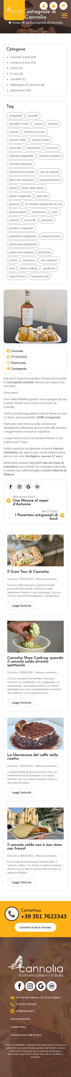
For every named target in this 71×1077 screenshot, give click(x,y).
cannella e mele (18, 123)
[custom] (28, 487)
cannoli (38, 123)
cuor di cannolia (49, 172)
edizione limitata (50, 180)
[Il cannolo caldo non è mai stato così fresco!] (35, 823)
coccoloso (52, 148)
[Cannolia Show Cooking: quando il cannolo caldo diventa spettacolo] (35, 637)
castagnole (18, 368)
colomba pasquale (20, 164)
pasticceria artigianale (23, 244)
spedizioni (49, 268)
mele (55, 212)
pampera (47, 220)
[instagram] (19, 487)
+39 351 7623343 (44, 916)
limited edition (18, 212)
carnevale (15, 148)
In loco (14, 73)
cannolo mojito (40, 139)
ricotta (13, 260)
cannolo (14, 131)
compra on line (20, 62)
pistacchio (44, 252)
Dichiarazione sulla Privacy (26, 1034)
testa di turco (17, 276)
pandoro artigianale (21, 228)
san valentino (49, 260)
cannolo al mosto (35, 131)
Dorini (14, 68)
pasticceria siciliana (21, 252)
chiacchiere (33, 148)
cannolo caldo (17, 139)
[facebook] (11, 487)
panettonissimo (51, 236)
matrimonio (39, 212)
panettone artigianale (22, 236)
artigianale (15, 115)
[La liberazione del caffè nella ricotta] (35, 733)
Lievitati (15, 79)
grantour (14, 204)
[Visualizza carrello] (63, 6)
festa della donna (33, 188)
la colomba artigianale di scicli (43, 204)
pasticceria (17, 90)
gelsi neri (42, 196)
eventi (13, 188)
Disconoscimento (21, 1018)
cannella (33, 115)
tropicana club (40, 276)
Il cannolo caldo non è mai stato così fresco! (34, 846)
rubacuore (29, 260)
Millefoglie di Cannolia (25, 85)
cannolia (53, 123)
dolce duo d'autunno (21, 180)
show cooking (28, 268)
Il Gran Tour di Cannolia (28, 572)
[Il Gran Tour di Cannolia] (35, 550)
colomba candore (50, 156)
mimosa (14, 220)
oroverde (30, 220)
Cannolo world (20, 57)
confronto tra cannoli (22, 172)
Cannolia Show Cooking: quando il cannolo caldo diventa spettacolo (35, 661)
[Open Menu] (64, 15)
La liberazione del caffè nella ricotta (32, 757)
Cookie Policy (18, 1026)
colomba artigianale (21, 156)
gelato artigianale (20, 196)
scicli (12, 268)
